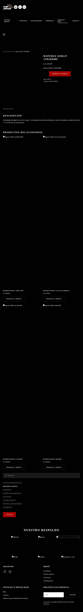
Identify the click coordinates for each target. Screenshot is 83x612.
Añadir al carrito (60, 73)
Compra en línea (61, 20)
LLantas (7, 497)
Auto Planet (47, 571)
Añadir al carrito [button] (14, 299)
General (7, 490)
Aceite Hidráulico (12, 483)
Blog (4, 592)
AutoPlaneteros (36, 20)
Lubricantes (9, 500)
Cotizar (9, 514)
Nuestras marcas (7, 20)
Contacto (75, 20)
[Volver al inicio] (8, 7)
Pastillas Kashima (12, 504)
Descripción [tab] (8, 109)
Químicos (7, 507)
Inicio (4, 51)
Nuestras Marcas (49, 574)
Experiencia (50, 20)
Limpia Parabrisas (12, 493)
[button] (4, 34)
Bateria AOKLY (10, 51)
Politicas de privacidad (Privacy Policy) (15, 598)
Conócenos (23, 20)
